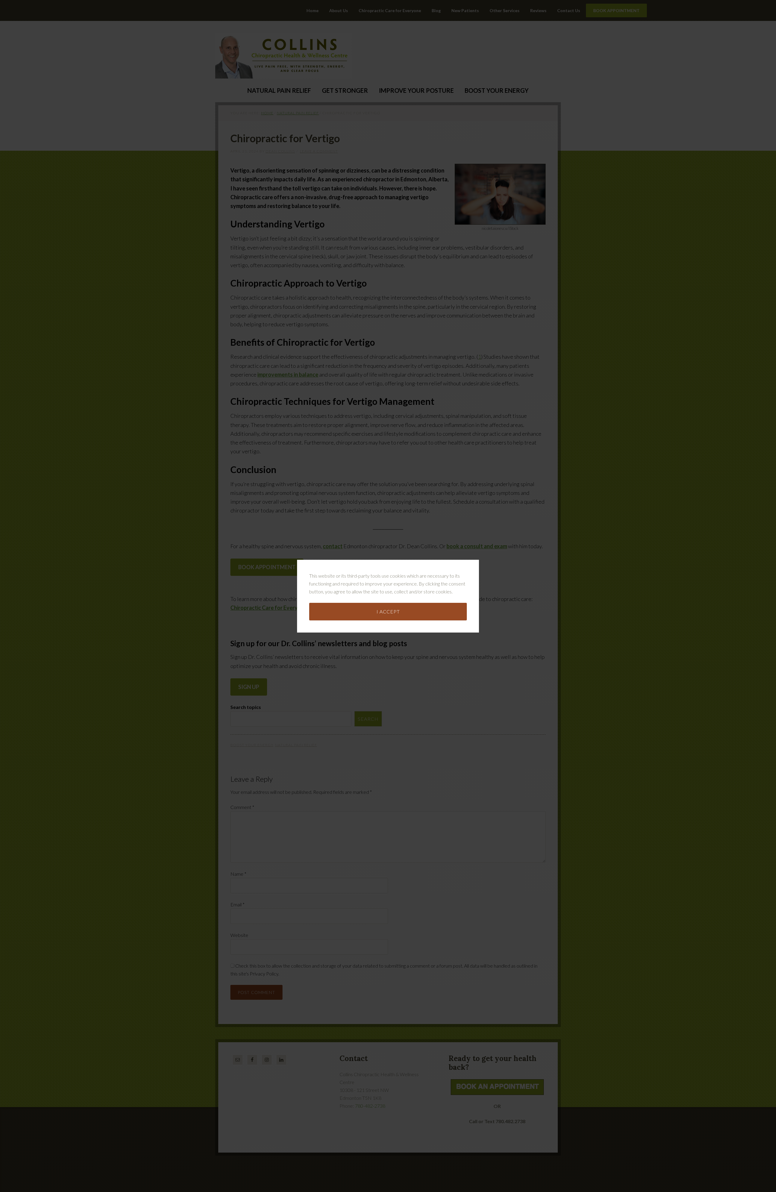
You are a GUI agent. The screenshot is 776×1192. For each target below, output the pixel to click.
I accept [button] (388, 611)
